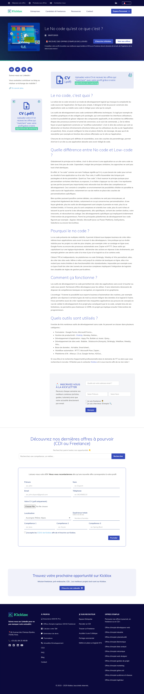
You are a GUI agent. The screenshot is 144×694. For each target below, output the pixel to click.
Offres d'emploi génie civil (114, 670)
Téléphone (77, 491)
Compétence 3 (95, 523)
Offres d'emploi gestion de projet (117, 661)
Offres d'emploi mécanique (115, 651)
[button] (11, 69)
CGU (43, 648)
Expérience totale (80, 514)
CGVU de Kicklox (44, 532)
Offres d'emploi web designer (116, 656)
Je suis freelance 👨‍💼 (95, 401)
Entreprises (35, 11)
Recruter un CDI (85, 624)
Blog (42, 657)
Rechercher (118, 456)
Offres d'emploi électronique (115, 642)
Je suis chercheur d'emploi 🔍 (99, 403)
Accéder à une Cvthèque (88, 633)
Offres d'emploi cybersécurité (116, 637)
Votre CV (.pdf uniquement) (35, 501)
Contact (89, 11)
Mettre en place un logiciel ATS (90, 643)
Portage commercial (86, 638)
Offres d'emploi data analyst (115, 647)
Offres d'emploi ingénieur (114, 680)
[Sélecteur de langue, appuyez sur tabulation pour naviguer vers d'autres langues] (126, 3)
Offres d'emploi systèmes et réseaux (118, 675)
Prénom (27, 482)
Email (26, 491)
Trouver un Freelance (86, 629)
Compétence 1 (30, 523)
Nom (75, 482)
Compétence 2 (63, 523)
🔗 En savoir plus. (16, 88)
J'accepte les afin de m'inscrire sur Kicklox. (51, 532)
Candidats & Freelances (56, 11)
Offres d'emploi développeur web (117, 628)
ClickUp (79, 335)
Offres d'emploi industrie (114, 632)
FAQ (42, 652)
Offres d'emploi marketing (114, 666)
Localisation (29, 513)
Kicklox (94, 362)
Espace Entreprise (85, 619)
